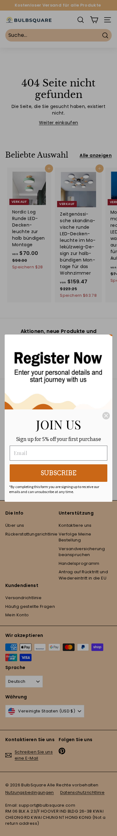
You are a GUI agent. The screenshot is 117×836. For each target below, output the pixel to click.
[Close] (106, 415)
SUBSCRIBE (58, 473)
